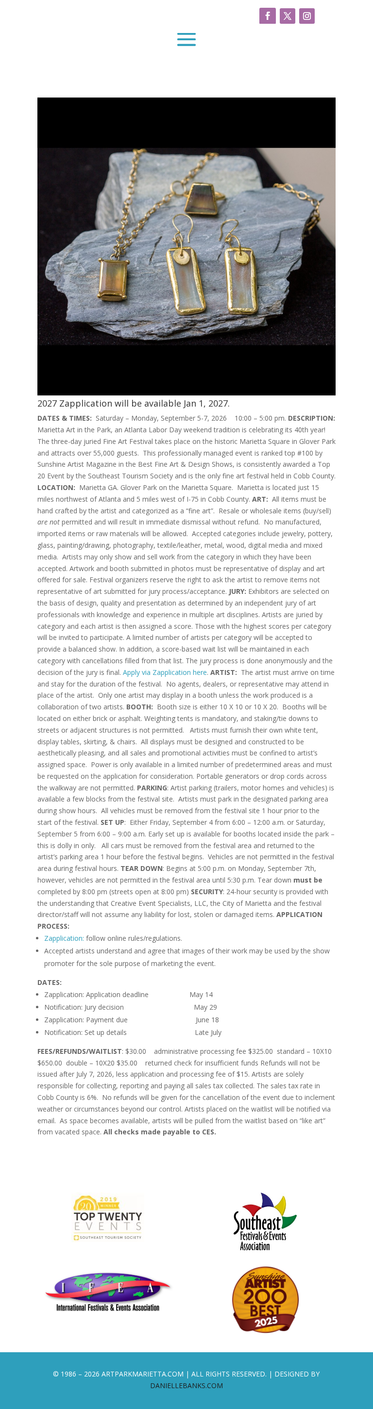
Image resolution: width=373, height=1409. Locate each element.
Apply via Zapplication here (165, 672)
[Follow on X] (287, 16)
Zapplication (63, 938)
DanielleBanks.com (186, 1385)
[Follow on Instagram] (307, 16)
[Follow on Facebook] (267, 16)
